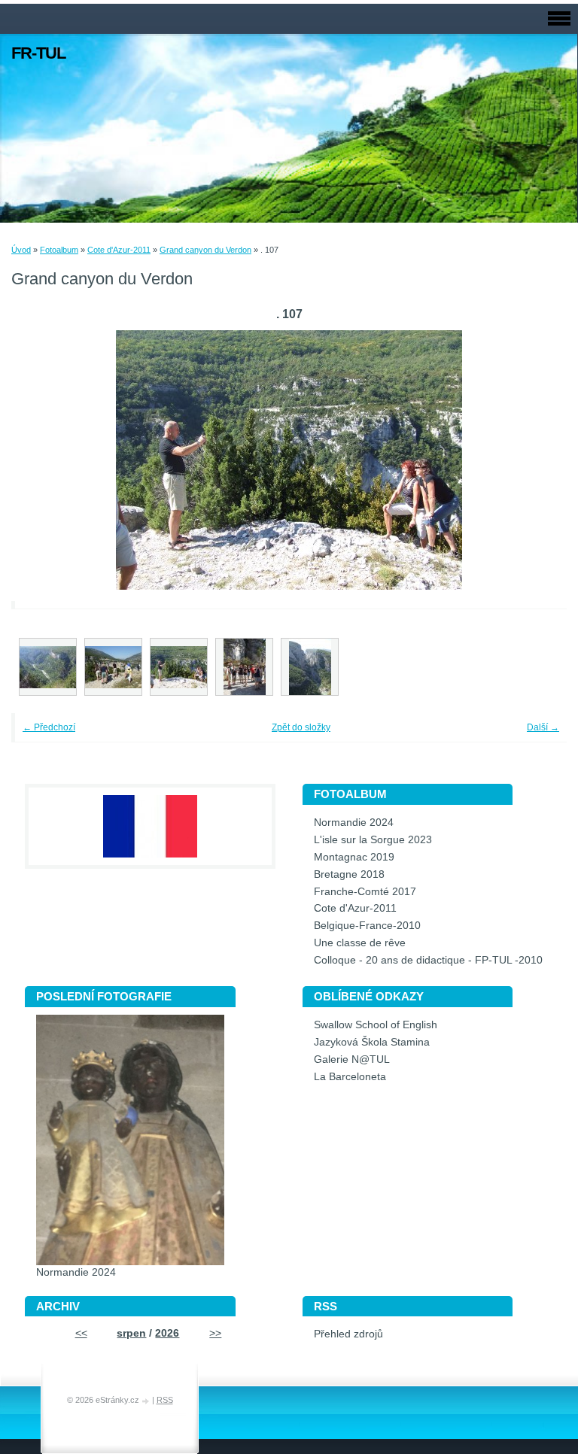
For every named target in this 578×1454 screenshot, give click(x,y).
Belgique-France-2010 (367, 925)
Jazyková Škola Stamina (372, 1042)
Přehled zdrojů (348, 1334)
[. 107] (179, 667)
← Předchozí (49, 727)
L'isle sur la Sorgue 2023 (373, 839)
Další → (543, 727)
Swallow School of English (375, 1025)
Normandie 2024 (354, 822)
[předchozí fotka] (43, 460)
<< (81, 1333)
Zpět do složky (301, 727)
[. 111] (244, 667)
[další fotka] (535, 460)
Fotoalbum (59, 249)
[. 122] (309, 667)
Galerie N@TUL (352, 1059)
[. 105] (113, 667)
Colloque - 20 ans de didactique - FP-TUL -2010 (428, 960)
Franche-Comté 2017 (365, 891)
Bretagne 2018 (349, 874)
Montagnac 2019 (354, 857)
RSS (165, 1399)
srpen (131, 1333)
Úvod (21, 249)
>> (215, 1333)
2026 (167, 1333)
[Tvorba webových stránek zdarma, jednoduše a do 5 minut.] (146, 1401)
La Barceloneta (350, 1076)
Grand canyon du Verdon (205, 249)
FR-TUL (38, 53)
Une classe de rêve (360, 943)
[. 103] (48, 667)
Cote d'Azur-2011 (119, 249)
